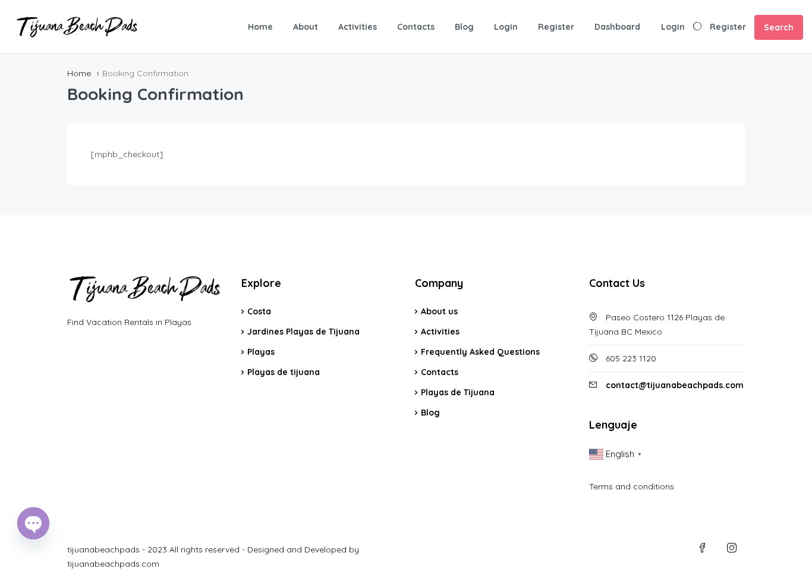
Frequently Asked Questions (480, 351)
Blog (464, 26)
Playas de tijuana (283, 372)
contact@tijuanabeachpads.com (675, 385)
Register (556, 26)
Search (779, 27)
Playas (261, 351)
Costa (259, 311)
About (305, 26)
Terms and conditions (631, 486)
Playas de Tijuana (458, 392)
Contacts (416, 26)
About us (439, 311)
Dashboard (617, 26)
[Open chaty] (33, 523)
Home (260, 26)
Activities (357, 26)
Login (506, 26)
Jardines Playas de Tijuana (303, 331)
